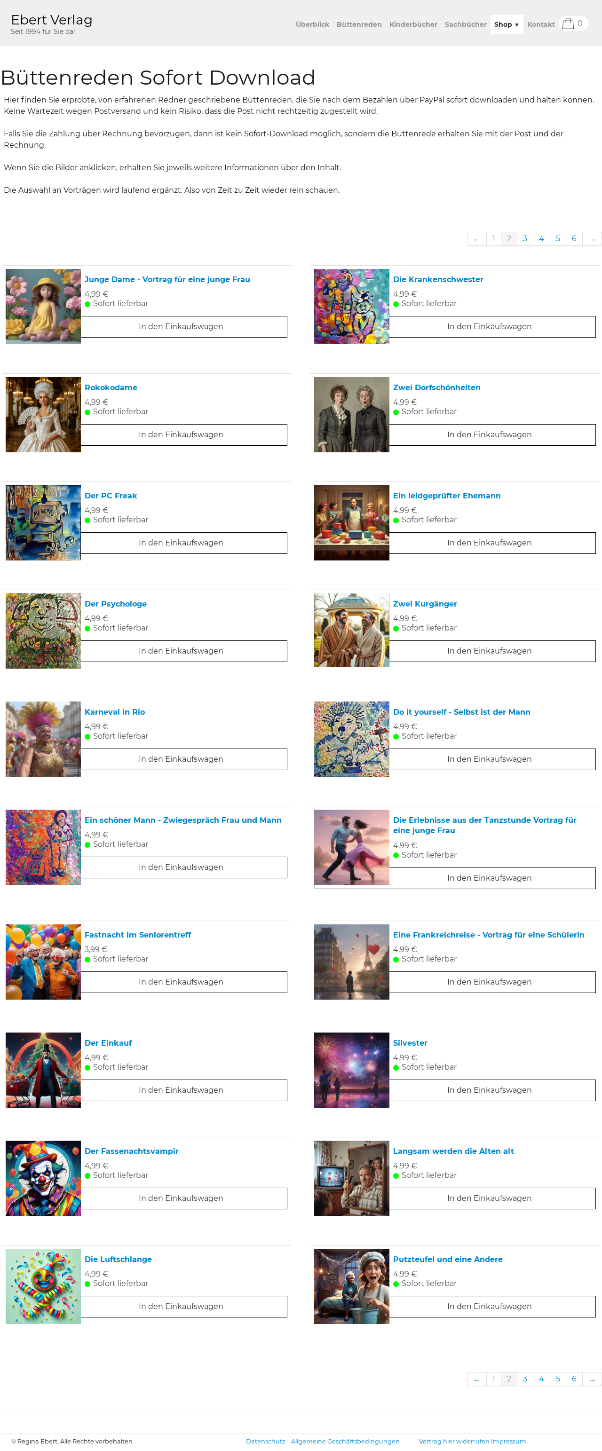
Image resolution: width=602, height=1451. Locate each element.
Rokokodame (111, 387)
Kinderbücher (413, 24)
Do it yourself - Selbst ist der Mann (462, 712)
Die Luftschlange (118, 1259)
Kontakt (541, 24)
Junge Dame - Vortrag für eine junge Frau (167, 279)
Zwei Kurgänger (425, 603)
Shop (507, 24)
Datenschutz (265, 1441)
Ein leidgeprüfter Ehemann (447, 495)
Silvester (410, 1043)
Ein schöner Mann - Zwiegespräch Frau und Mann (183, 820)
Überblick (312, 24)
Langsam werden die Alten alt (453, 1151)
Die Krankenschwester (438, 279)
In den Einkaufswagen (181, 326)
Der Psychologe (116, 603)
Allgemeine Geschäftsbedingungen (345, 1441)
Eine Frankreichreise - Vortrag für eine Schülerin (489, 935)
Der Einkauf (108, 1043)
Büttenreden (359, 24)
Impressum (508, 1441)
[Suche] (593, 23)
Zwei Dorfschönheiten (437, 387)
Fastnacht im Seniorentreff (138, 935)
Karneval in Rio (115, 712)
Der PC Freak (111, 495)
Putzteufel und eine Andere (448, 1259)
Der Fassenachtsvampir (132, 1151)
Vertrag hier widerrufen (454, 1441)
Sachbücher (466, 24)
